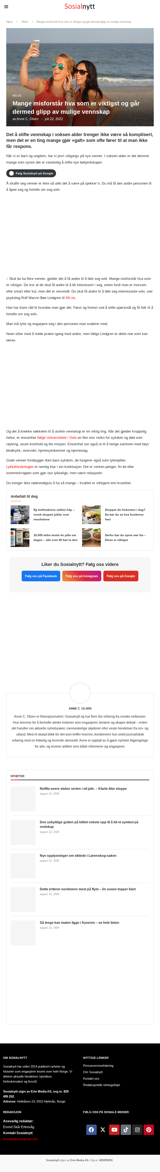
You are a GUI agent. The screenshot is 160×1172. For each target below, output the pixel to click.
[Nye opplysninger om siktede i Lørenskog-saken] (23, 865)
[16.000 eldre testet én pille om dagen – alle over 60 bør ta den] (20, 537)
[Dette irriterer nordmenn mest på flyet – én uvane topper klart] (23, 899)
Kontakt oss (91, 1078)
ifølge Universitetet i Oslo (57, 438)
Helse (24, 21)
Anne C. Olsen (27, 119)
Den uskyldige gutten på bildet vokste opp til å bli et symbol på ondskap (89, 824)
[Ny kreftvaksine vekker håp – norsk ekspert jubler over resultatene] (20, 514)
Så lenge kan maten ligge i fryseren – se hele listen (79, 922)
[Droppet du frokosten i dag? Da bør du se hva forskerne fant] (91, 514)
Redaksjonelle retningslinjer (101, 1084)
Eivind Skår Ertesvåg (18, 1127)
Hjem (9, 21)
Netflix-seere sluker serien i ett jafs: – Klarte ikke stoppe (83, 788)
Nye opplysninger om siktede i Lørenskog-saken (78, 855)
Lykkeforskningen (20, 467)
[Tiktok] (126, 1130)
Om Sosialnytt (15, 1057)
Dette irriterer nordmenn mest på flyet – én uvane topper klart (88, 889)
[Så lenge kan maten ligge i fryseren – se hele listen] (23, 932)
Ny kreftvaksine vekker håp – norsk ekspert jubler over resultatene (54, 514)
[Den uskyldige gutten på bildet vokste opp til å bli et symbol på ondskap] (23, 832)
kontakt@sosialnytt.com (20, 1139)
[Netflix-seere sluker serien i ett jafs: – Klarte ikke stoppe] (23, 798)
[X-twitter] (103, 1130)
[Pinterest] (149, 1130)
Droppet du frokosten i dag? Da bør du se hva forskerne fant (125, 514)
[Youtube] (114, 1130)
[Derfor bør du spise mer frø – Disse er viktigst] (91, 537)
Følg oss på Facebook (41, 576)
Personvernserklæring (98, 1065)
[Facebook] (91, 1130)
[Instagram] (137, 1130)
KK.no (70, 298)
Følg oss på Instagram (82, 576)
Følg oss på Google (121, 576)
